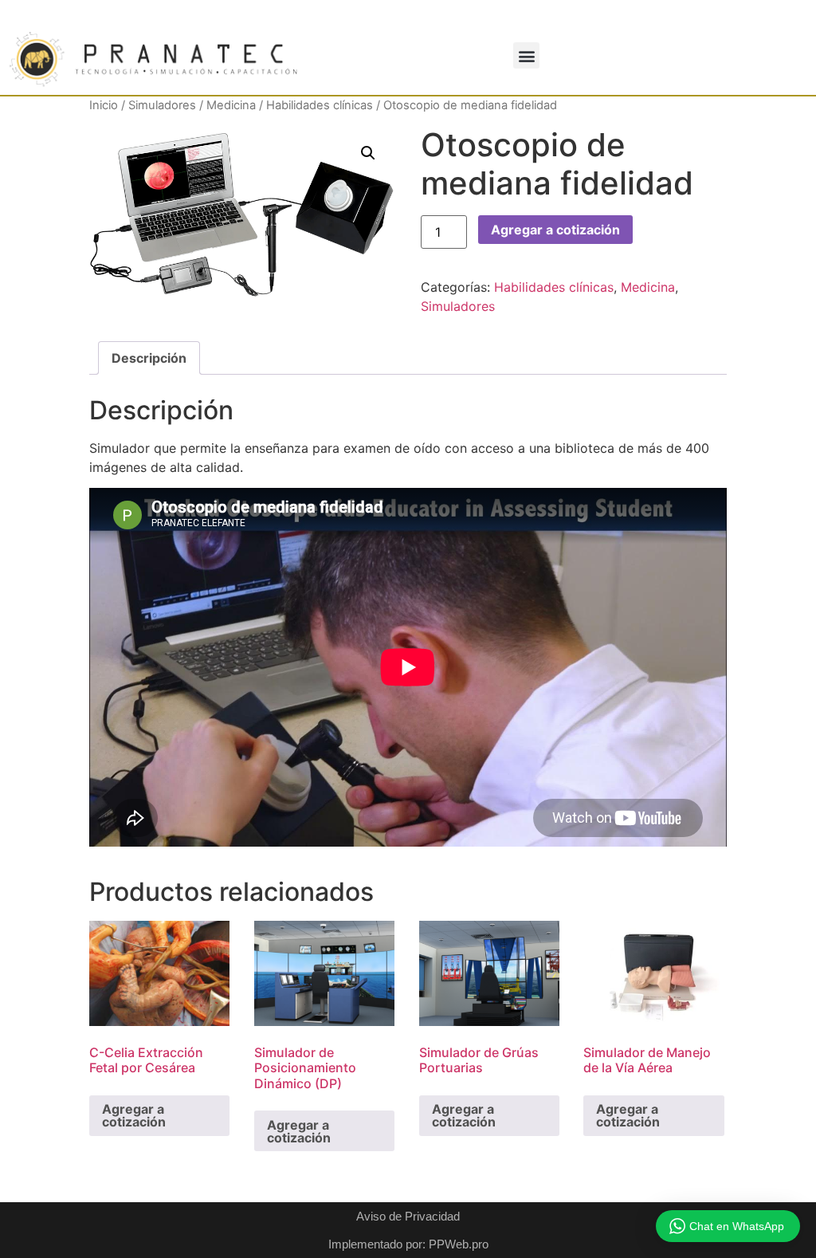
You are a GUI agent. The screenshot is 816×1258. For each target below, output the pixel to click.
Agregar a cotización (555, 230)
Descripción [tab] (149, 358)
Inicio (103, 105)
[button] (526, 55)
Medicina (231, 105)
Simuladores (162, 105)
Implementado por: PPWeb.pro (408, 1244)
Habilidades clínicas (319, 105)
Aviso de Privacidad (408, 1216)
